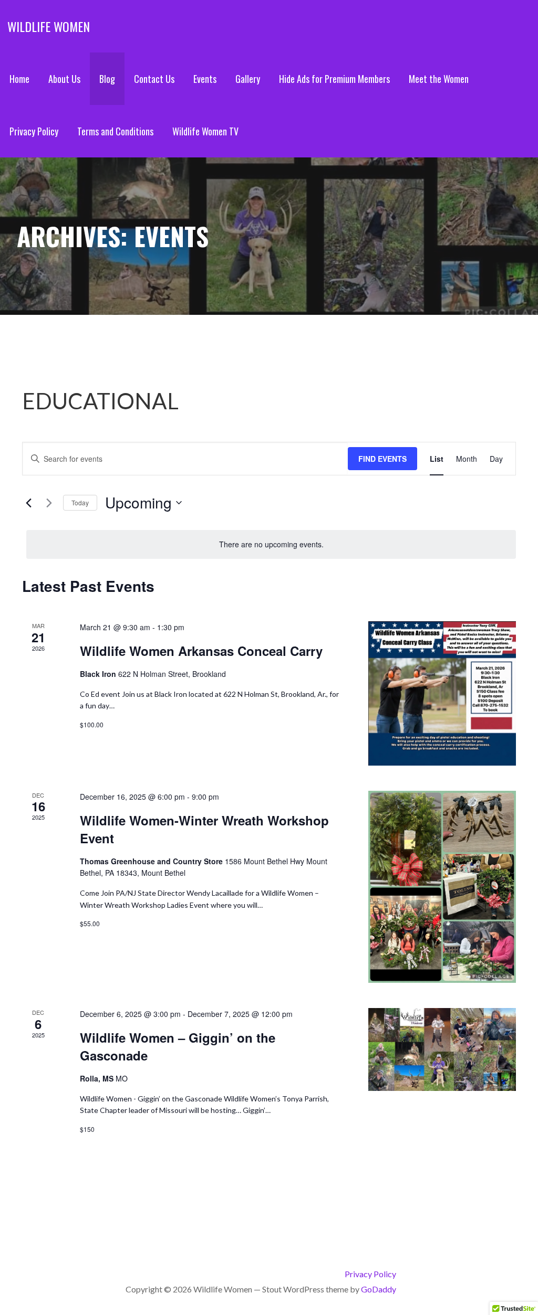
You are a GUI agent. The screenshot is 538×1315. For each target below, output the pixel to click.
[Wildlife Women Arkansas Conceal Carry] (442, 693)
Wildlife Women (48, 26)
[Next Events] (49, 502)
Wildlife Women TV (205, 131)
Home (19, 79)
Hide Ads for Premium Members (334, 79)
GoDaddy (378, 1289)
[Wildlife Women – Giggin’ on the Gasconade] (442, 1049)
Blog (107, 79)
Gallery (247, 79)
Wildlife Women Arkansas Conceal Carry (201, 651)
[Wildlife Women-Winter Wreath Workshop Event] (442, 887)
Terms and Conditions (115, 131)
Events (204, 79)
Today (80, 502)
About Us (64, 79)
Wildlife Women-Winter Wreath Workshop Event (204, 829)
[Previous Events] (28, 502)
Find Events (382, 458)
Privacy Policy (33, 131)
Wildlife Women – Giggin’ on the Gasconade (177, 1046)
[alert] (271, 544)
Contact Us (154, 79)
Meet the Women (439, 79)
